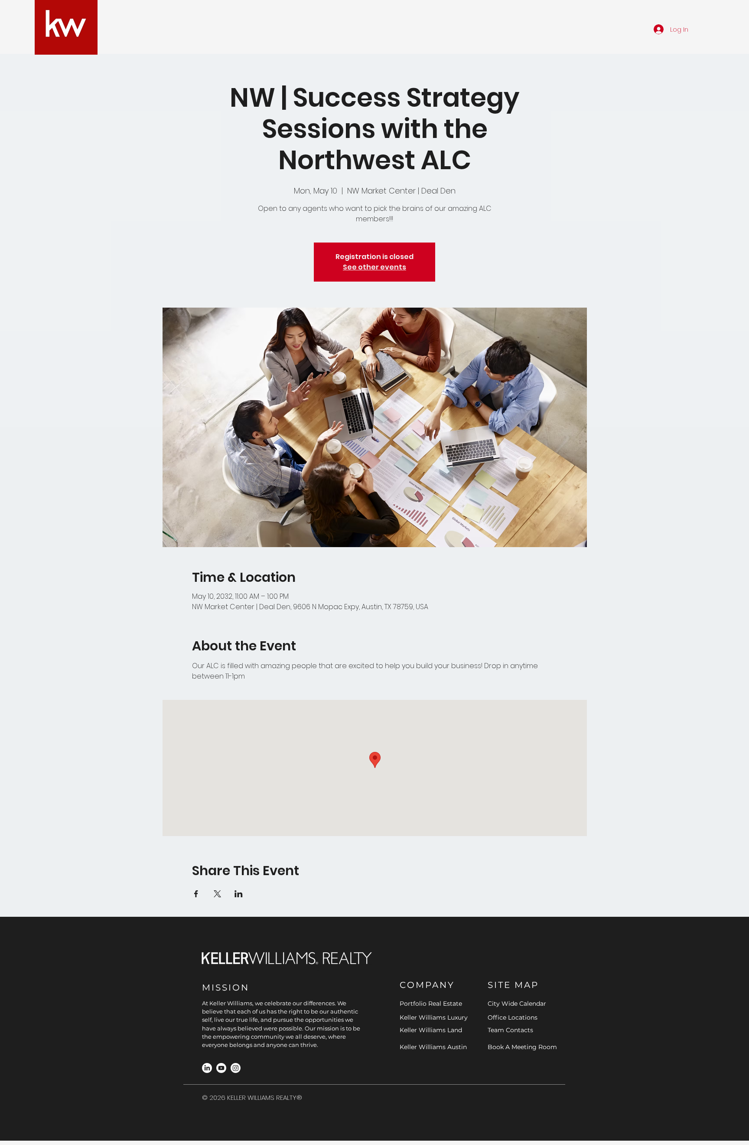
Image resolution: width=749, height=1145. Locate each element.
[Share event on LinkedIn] (238, 893)
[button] (320, 29)
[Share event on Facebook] (196, 893)
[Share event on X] (217, 893)
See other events (374, 267)
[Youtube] (221, 1068)
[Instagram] (236, 1068)
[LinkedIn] (207, 1068)
